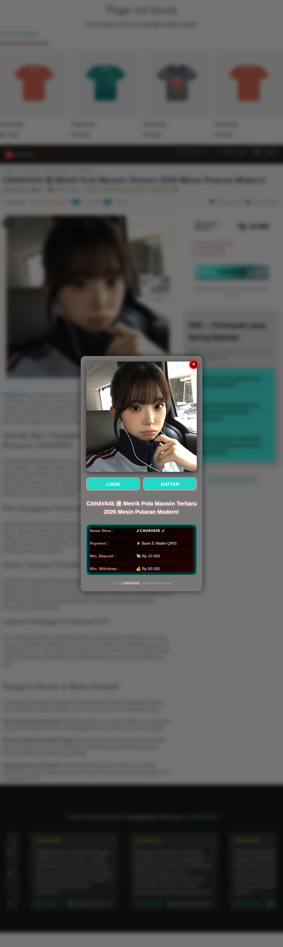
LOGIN (113, 484)
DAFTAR (170, 484)
